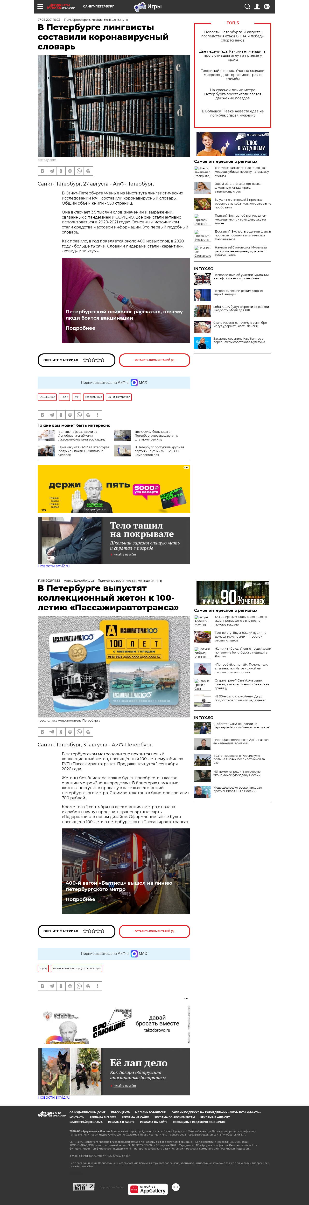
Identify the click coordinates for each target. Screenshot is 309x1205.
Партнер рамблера (111, 1187)
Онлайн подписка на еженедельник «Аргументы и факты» (216, 1112)
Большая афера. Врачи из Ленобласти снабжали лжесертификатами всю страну (81, 435)
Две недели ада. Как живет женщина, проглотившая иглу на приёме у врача (232, 55)
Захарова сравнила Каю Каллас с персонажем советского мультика (239, 340)
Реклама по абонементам (174, 1117)
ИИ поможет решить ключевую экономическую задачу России (236, 773)
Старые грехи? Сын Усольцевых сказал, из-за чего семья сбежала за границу (242, 684)
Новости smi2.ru (54, 566)
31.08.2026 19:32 (49, 580)
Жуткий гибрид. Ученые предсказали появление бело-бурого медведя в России (243, 652)
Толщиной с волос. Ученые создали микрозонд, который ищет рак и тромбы (233, 75)
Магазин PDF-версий (150, 1112)
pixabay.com (47, 160)
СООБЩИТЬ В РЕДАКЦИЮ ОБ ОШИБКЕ (199, 1122)
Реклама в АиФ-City (215, 1117)
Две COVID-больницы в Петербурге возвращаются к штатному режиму (156, 435)
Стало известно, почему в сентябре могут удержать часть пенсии (240, 324)
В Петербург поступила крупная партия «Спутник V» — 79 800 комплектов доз (159, 451)
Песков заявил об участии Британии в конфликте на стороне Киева (241, 276)
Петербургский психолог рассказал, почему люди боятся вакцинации (124, 315)
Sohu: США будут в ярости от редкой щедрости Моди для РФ (241, 308)
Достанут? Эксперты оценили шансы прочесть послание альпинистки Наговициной (243, 235)
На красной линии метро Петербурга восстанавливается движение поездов (232, 94)
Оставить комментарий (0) (155, 360)
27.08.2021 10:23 (49, 19)
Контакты (77, 1117)
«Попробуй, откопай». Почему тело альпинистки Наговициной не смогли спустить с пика (241, 668)
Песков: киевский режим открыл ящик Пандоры (238, 292)
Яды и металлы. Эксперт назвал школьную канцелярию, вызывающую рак (238, 187)
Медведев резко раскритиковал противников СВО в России (237, 789)
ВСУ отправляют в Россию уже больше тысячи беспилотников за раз (239, 759)
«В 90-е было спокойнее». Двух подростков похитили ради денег (240, 698)
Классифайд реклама (86, 1122)
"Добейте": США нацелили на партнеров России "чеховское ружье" (241, 725)
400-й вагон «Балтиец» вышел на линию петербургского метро (119, 886)
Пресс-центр (120, 1112)
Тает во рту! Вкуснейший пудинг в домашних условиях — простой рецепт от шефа (240, 636)
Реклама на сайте (135, 1117)
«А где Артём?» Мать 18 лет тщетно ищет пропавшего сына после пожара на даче (241, 620)
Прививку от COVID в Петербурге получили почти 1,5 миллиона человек (83, 451)
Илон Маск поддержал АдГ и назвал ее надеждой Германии (241, 741)
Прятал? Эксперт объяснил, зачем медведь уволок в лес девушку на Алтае (240, 219)
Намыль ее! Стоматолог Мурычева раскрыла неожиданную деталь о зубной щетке (241, 251)
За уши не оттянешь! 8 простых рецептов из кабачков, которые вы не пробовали (243, 203)
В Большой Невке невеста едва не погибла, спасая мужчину (233, 113)
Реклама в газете (103, 1117)
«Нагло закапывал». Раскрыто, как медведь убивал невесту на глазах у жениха (242, 171)
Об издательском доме (87, 1112)
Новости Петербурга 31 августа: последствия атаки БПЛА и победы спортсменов (232, 36)
